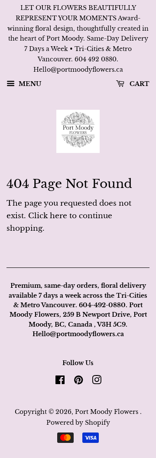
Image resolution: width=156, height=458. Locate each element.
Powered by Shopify (78, 422)
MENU (29, 84)
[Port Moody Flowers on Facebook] (60, 381)
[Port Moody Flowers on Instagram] (96, 381)
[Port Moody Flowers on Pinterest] (78, 381)
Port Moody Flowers (107, 412)
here (58, 215)
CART (139, 84)
